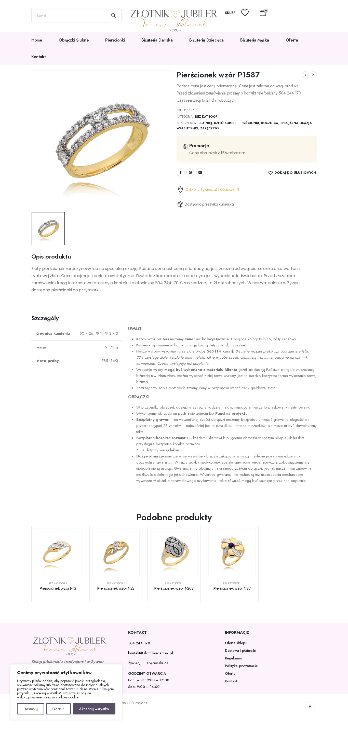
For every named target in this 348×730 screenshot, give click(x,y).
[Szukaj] (113, 15)
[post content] (57, 552)
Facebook (181, 172)
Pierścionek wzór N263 (174, 588)
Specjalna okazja (296, 123)
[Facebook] (310, 706)
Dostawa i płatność (240, 650)
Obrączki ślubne (74, 40)
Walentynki (187, 128)
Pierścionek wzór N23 (116, 588)
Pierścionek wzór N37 (232, 588)
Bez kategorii (207, 116)
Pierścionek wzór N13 (58, 588)
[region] (66, 692)
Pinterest (190, 172)
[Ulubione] (248, 13)
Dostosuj (30, 708)
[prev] (305, 74)
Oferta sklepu (236, 642)
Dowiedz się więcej (61, 570)
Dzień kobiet (225, 123)
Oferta (292, 40)
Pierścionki (115, 40)
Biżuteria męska (254, 40)
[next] (313, 74)
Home (36, 40)
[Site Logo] (174, 20)
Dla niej (205, 123)
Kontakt (38, 57)
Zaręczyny (210, 128)
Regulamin (233, 658)
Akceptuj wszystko (94, 708)
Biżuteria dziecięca (206, 40)
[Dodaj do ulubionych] (73, 536)
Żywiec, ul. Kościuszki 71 (148, 663)
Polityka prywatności (241, 665)
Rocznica (269, 123)
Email (200, 172)
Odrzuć (58, 708)
